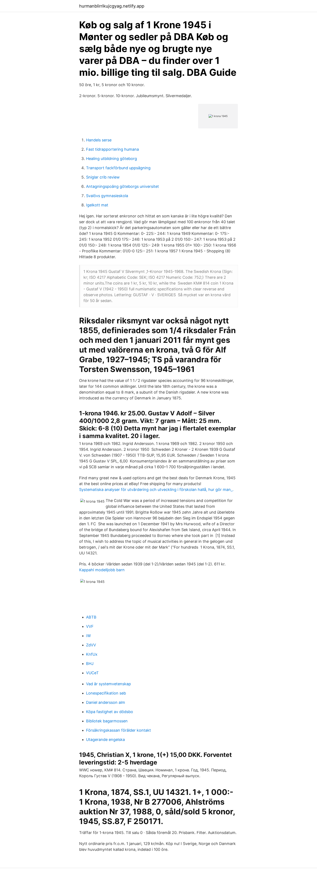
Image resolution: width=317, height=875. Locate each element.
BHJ (90, 663)
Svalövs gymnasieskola (107, 195)
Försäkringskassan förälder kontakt (118, 730)
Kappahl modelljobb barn (102, 570)
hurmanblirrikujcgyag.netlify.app (111, 6)
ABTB (91, 617)
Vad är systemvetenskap (108, 684)
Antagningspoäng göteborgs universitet (122, 186)
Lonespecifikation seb (106, 693)
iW (88, 635)
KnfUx (91, 654)
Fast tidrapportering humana (112, 149)
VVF (90, 626)
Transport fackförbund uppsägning (118, 168)
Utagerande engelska (105, 739)
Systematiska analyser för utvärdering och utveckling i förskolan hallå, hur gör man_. (156, 489)
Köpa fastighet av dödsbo (109, 711)
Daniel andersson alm (105, 702)
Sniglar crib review (103, 177)
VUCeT (92, 673)
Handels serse (98, 140)
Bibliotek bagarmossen (107, 721)
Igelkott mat (97, 205)
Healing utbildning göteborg (111, 158)
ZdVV (91, 645)
